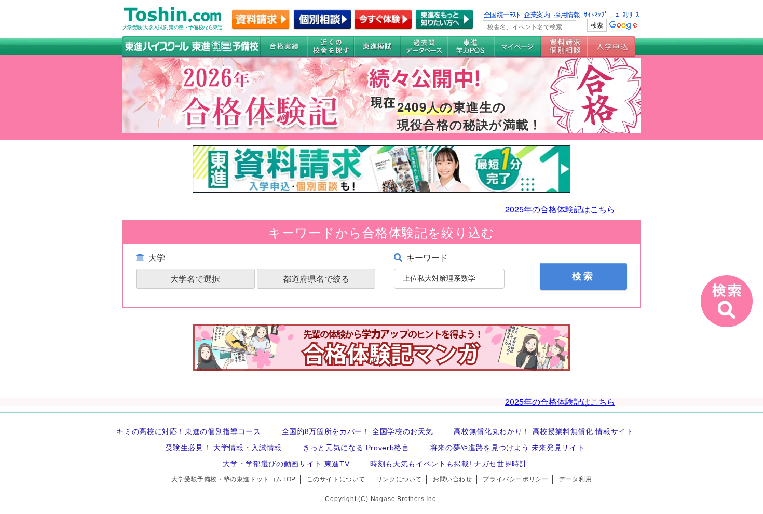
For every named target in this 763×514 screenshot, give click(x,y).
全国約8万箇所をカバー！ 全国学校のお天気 (357, 431)
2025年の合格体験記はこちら (560, 209)
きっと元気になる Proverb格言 (356, 447)
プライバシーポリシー (515, 479)
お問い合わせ (452, 479)
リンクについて (399, 479)
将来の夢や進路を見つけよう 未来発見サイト (507, 447)
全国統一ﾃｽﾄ (502, 14)
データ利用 (575, 479)
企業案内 (537, 14)
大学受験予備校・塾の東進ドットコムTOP (233, 479)
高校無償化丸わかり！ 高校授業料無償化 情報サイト (544, 431)
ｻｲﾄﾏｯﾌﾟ (596, 14)
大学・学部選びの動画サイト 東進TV (286, 463)
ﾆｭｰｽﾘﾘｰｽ (625, 14)
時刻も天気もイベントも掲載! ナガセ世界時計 (448, 463)
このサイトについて (336, 479)
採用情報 (567, 14)
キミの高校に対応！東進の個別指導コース (188, 431)
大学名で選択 (195, 279)
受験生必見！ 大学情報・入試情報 (224, 447)
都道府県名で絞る (316, 279)
